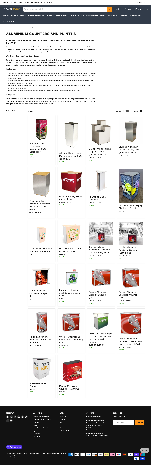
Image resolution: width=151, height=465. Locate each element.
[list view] (143, 111)
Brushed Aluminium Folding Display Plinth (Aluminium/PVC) (129, 150)
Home (8, 28)
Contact (14, 2)
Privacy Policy (10, 453)
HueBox (63, 453)
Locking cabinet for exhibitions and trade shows (69, 293)
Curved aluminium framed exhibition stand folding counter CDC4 (130, 341)
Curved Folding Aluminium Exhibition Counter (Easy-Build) (99, 250)
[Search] (109, 9)
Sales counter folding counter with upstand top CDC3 (71, 340)
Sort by (30, 111)
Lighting (74, 15)
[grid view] (140, 111)
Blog (20, 2)
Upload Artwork (36, 2)
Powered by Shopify (12, 458)
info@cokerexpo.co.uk (93, 416)
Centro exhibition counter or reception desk (39, 293)
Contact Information (53, 453)
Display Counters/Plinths (13, 15)
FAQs (27, 2)
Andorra (142, 2)
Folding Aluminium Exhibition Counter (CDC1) (128, 295)
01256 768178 (48, 2)
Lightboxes (61, 15)
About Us (6, 2)
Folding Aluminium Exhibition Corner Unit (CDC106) (40, 340)
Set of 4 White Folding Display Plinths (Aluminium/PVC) (100, 152)
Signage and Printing (117, 15)
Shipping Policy (34, 453)
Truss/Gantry (8, 21)
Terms (19, 453)
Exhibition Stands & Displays (40, 15)
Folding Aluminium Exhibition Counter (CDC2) (98, 295)
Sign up (140, 422)
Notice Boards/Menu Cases (92, 15)
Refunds (25, 453)
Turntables (135, 15)
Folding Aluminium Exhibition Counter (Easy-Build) (128, 250)
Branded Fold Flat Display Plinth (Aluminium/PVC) (38, 146)
